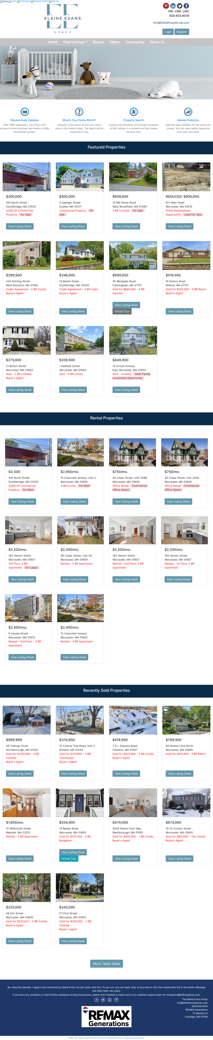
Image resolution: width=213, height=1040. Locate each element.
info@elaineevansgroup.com (192, 1002)
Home (53, 42)
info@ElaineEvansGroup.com (171, 22)
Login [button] (168, 31)
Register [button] (182, 31)
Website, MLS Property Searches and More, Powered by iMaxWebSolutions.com (96, 1038)
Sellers (114, 42)
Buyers (98, 42)
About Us (157, 42)
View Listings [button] (74, 42)
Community (135, 42)
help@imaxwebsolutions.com (134, 1038)
